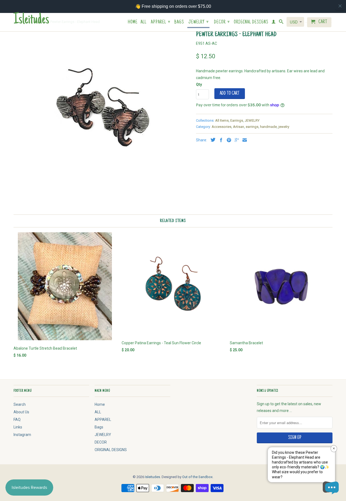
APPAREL (161, 22)
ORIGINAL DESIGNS (251, 22)
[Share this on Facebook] (219, 140)
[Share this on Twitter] (211, 139)
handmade (268, 127)
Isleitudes (31, 20)
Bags (179, 22)
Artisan (238, 127)
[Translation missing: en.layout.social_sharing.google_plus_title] (235, 140)
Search (20, 404)
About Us (21, 412)
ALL (144, 22)
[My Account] (273, 22)
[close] (340, 6)
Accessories (221, 127)
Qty (199, 84)
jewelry (283, 127)
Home (133, 22)
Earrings (236, 120)
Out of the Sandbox (197, 477)
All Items (222, 120)
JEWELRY (198, 22)
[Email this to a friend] (243, 140)
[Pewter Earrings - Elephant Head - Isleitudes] (102, 109)
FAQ (17, 419)
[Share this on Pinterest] (227, 140)
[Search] (281, 22)
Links (18, 427)
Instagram (22, 434)
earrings (252, 127)
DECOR (222, 22)
